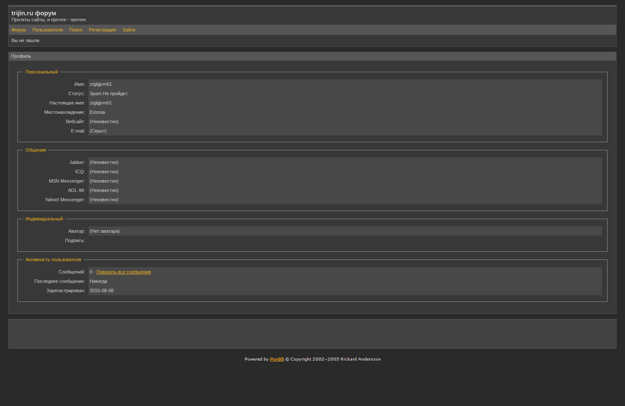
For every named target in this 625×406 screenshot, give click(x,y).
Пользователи (47, 29)
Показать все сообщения (124, 271)
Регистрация (102, 29)
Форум (18, 29)
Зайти (128, 29)
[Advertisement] (514, 333)
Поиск (75, 29)
